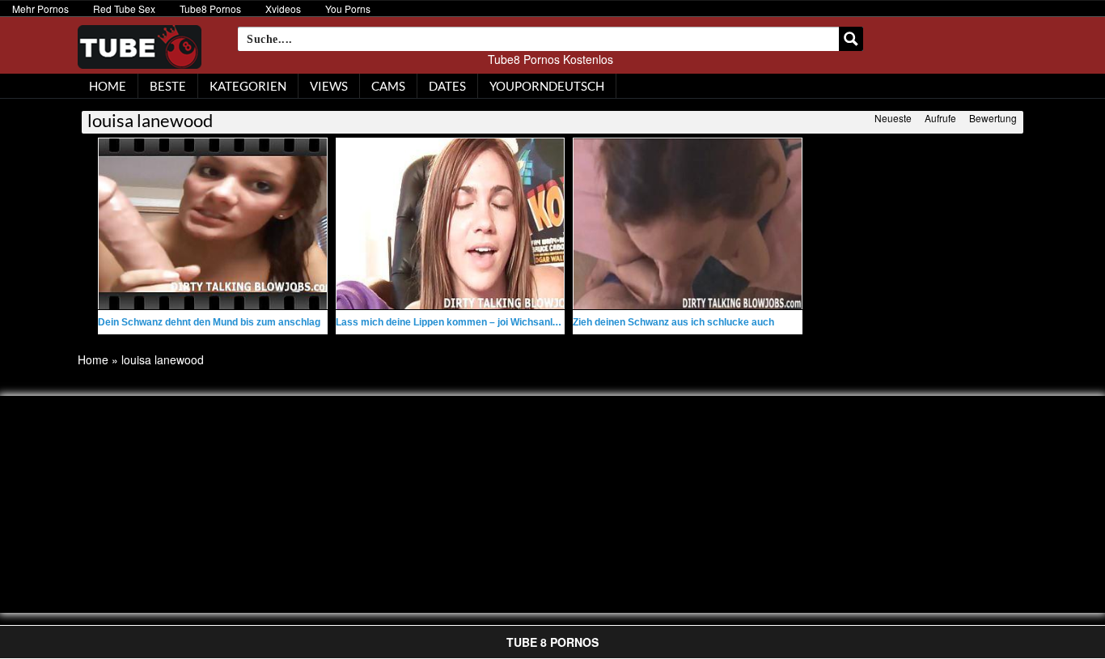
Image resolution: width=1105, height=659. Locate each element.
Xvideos (283, 8)
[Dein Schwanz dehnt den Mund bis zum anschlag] (213, 224)
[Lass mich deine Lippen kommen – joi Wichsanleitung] (450, 224)
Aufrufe (940, 118)
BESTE (168, 86)
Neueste (893, 118)
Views (329, 86)
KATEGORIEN (248, 86)
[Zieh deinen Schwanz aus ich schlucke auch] (687, 224)
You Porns (347, 8)
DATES (447, 86)
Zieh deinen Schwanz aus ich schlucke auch (673, 322)
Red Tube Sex (124, 8)
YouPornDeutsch (546, 86)
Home (93, 359)
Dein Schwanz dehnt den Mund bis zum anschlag (209, 322)
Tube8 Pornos (210, 8)
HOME (107, 86)
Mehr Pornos (40, 8)
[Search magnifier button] (851, 39)
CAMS (388, 86)
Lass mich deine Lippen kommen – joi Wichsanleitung (458, 322)
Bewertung (993, 118)
